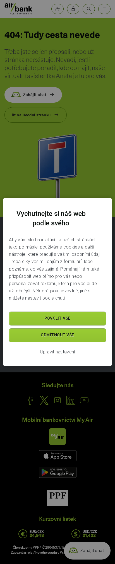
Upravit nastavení (57, 352)
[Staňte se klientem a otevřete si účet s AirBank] (57, 9)
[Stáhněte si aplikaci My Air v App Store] (57, 455)
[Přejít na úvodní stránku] (18, 9)
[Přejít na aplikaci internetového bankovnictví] (73, 9)
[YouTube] (84, 400)
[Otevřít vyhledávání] (89, 9)
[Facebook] (30, 400)
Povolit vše (57, 318)
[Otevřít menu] (104, 9)
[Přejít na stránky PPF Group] (57, 498)
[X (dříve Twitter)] (44, 400)
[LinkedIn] (71, 400)
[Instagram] (57, 400)
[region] (57, 282)
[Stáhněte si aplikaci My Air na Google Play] (57, 472)
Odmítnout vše (57, 335)
